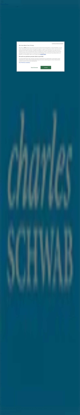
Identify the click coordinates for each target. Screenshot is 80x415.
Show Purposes (34, 67)
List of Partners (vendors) (24, 62)
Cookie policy (43, 54)
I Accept (46, 67)
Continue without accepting (57, 43)
